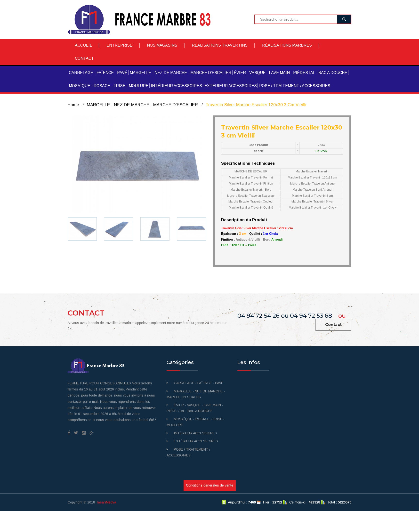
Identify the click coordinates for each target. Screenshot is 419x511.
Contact (333, 324)
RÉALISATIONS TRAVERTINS (220, 45)
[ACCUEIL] (143, 19)
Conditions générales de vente (209, 485)
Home (73, 104)
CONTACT (84, 58)
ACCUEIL (83, 45)
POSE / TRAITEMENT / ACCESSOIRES (294, 86)
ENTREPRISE (119, 45)
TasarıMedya (106, 502)
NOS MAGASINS (162, 45)
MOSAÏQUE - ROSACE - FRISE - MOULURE (108, 86)
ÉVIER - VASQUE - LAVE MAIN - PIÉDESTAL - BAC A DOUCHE (290, 73)
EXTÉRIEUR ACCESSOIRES (230, 86)
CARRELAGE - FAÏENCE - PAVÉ (98, 73)
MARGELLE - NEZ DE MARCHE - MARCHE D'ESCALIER (180, 73)
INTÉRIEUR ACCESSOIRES (176, 86)
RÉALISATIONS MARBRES (287, 45)
